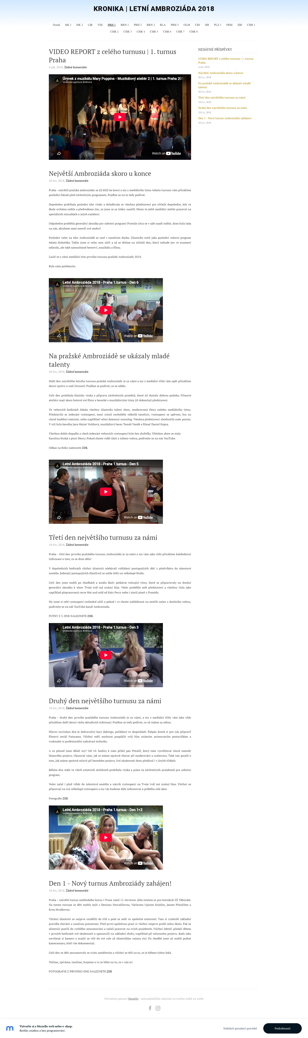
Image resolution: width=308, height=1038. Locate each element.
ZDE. (85, 448)
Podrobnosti (283, 1028)
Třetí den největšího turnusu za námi (221, 97)
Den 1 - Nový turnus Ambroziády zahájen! (224, 118)
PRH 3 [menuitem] (175, 25)
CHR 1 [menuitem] (251, 25)
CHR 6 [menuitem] (167, 31)
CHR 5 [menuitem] (154, 31)
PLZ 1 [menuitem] (217, 25)
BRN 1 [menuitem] (125, 25)
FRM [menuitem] (229, 25)
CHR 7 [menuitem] (180, 31)
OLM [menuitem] (187, 25)
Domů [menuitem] (56, 25)
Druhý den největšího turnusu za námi (222, 108)
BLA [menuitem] (163, 25)
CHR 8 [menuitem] (193, 31)
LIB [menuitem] (90, 25)
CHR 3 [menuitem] (128, 31)
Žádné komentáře (75, 67)
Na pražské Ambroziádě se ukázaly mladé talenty (224, 85)
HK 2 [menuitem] (79, 25)
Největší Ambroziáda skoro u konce (220, 73)
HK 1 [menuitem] (68, 25)
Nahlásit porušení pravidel (240, 1028)
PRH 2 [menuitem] (138, 25)
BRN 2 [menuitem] (151, 25)
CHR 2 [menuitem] (114, 31)
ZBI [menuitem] (239, 25)
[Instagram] (157, 1008)
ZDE (65, 798)
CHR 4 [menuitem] (141, 31)
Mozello (133, 999)
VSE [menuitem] (100, 25)
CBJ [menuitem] (197, 25)
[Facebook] (150, 1008)
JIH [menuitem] (207, 25)
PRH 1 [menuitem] (112, 25)
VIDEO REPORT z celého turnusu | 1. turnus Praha (225, 60)
